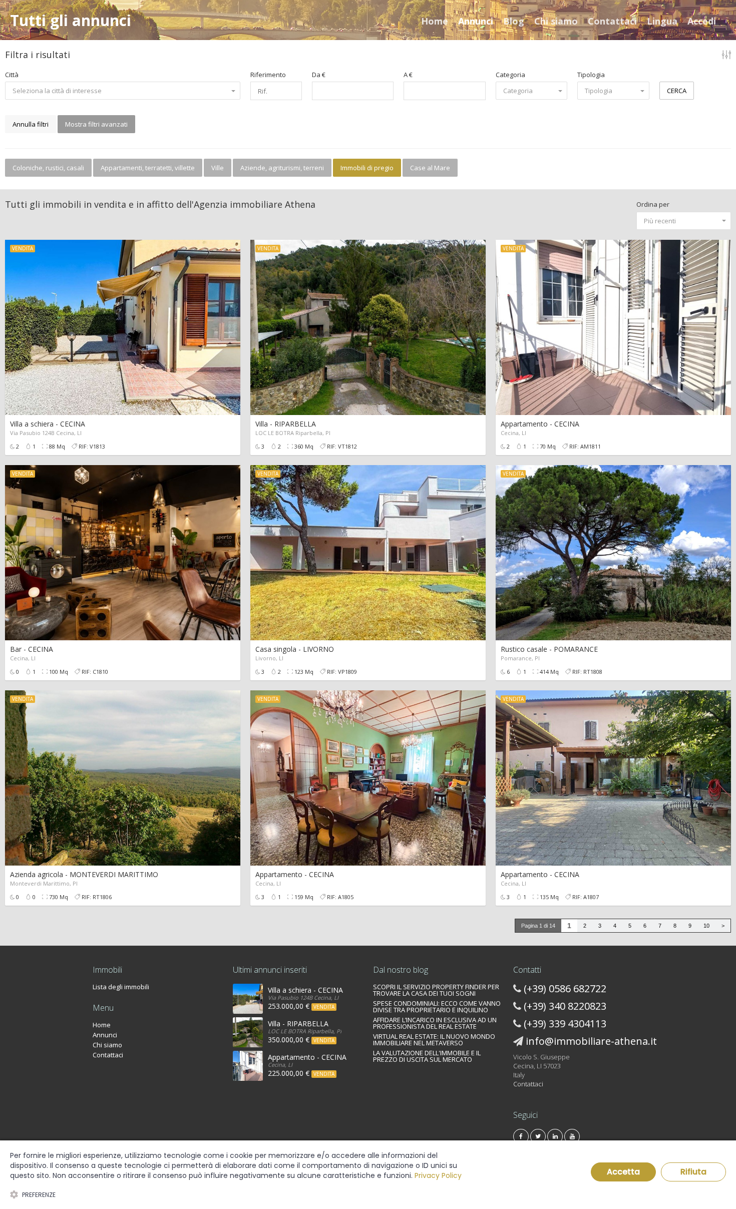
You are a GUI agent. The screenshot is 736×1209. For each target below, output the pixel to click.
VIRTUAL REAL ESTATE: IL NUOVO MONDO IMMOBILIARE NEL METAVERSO (434, 1039)
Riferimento (268, 74)
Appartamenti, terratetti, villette (148, 167)
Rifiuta (693, 1171)
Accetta (623, 1171)
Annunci (475, 21)
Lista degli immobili (121, 986)
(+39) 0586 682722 (565, 988)
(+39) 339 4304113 (565, 1023)
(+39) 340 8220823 (565, 1006)
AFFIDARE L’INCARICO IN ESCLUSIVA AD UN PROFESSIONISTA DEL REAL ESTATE (435, 1023)
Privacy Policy (438, 1175)
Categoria (510, 74)
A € (408, 74)
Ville (217, 167)
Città (12, 74)
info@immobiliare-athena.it (591, 1041)
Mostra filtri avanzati (96, 124)
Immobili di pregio (367, 167)
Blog (513, 21)
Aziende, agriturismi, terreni (282, 167)
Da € (318, 74)
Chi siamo (556, 21)
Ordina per (652, 204)
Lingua (662, 21)
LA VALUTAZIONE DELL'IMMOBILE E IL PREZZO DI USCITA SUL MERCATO (427, 1056)
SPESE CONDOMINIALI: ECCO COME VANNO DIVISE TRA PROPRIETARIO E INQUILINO (437, 1006)
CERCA (676, 90)
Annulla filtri (31, 124)
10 (706, 926)
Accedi (701, 21)
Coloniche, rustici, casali (48, 167)
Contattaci (612, 21)
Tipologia (591, 74)
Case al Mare (430, 167)
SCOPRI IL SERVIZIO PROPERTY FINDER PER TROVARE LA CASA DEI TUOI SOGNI (436, 990)
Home (434, 21)
